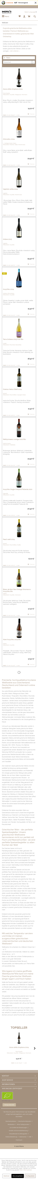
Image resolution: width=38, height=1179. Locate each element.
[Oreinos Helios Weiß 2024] (19, 377)
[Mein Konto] (24, 16)
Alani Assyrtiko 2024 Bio (12, 639)
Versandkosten (31, 1112)
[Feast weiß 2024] (19, 527)
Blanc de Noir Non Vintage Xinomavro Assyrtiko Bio (17, 590)
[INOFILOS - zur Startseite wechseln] (6, 12)
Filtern (8, 58)
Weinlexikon (11, 1124)
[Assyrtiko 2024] (19, 277)
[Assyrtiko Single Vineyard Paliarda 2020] (19, 477)
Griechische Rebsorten (24, 1121)
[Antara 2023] (19, 227)
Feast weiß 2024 (9, 539)
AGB (30, 1137)
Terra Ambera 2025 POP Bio (13, 339)
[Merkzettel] (20, 16)
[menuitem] (5, 16)
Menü (6, 16)
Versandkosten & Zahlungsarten (18, 1133)
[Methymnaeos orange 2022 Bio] (19, 427)
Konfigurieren (30, 1176)
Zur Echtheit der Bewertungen (18, 1127)
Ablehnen (6, 1176)
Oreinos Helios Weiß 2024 (12, 389)
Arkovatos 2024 (9, 139)
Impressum (19, 1140)
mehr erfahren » (15, 51)
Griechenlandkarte (10, 1121)
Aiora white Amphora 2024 (13, 89)
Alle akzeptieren (17, 1176)
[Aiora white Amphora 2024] (19, 77)
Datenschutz (22, 1137)
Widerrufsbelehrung (11, 1137)
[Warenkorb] (29, 16)
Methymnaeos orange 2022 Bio (14, 439)
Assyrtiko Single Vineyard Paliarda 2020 (17, 489)
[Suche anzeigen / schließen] (35, 16)
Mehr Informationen (26, 1170)
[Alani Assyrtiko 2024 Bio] (19, 627)
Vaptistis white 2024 (10, 189)
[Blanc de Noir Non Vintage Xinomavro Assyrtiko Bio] (19, 577)
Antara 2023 (7, 239)
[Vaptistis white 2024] (19, 177)
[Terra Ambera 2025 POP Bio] (19, 327)
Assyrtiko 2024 (8, 289)
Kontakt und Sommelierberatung (18, 1130)
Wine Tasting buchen (23, 1124)
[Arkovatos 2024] (19, 127)
